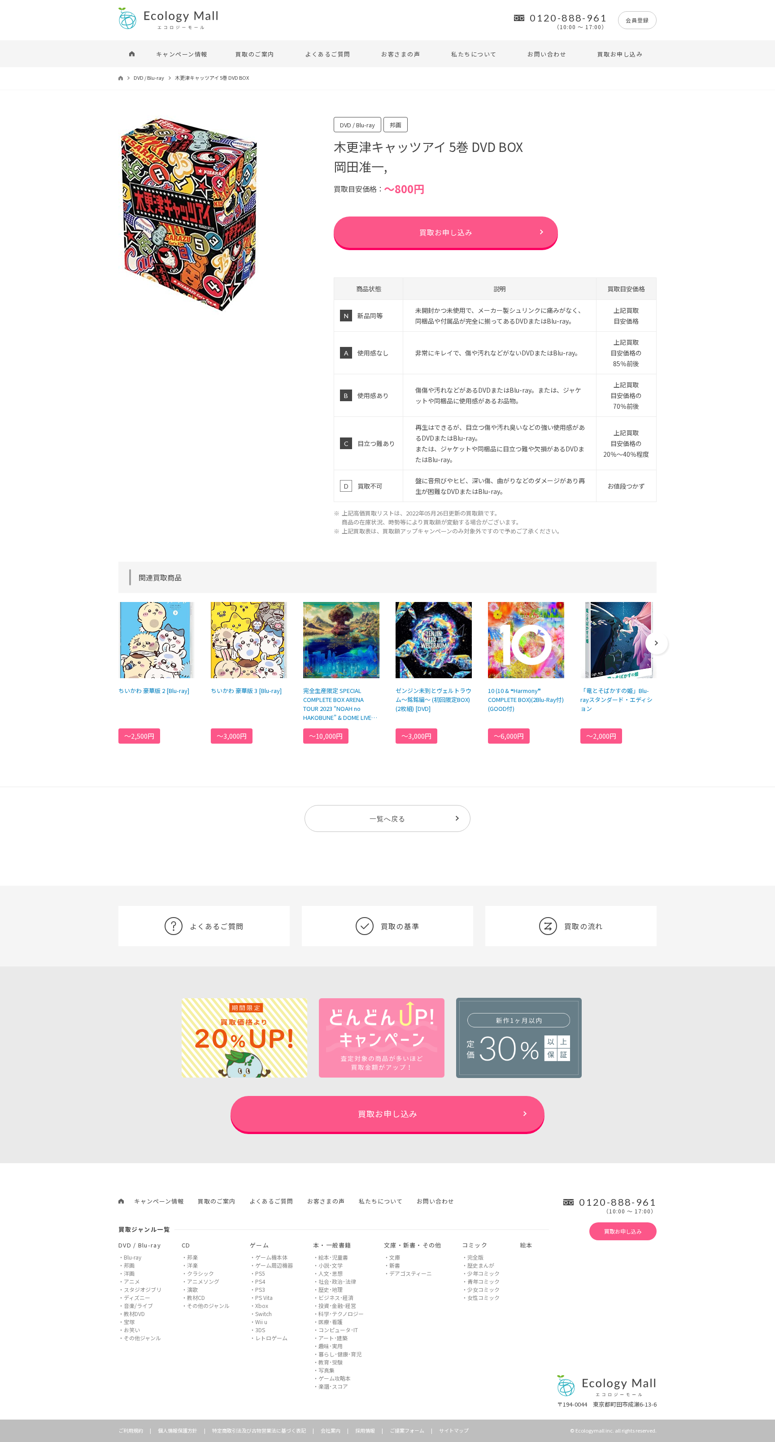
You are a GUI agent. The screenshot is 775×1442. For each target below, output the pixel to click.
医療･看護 (330, 1321)
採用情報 (365, 1430)
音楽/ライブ (138, 1305)
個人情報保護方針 (177, 1430)
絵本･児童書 (333, 1257)
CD (186, 1245)
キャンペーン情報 (182, 54)
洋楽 (192, 1265)
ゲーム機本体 (271, 1257)
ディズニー (137, 1297)
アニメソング (203, 1281)
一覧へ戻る (387, 818)
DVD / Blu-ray (149, 77)
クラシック (200, 1273)
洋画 (129, 1273)
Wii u (261, 1321)
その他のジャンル (208, 1305)
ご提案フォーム (407, 1430)
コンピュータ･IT (338, 1330)
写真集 (326, 1370)
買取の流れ (583, 926)
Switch (263, 1313)
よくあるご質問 (328, 54)
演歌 (192, 1289)
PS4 (260, 1281)
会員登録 (637, 20)
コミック (475, 1245)
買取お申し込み (620, 54)
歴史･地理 (330, 1289)
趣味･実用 (330, 1346)
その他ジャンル (142, 1338)
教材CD (196, 1297)
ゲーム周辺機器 (274, 1265)
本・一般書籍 (332, 1245)
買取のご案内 (254, 54)
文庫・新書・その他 (413, 1245)
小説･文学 (330, 1265)
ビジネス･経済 (335, 1297)
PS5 (260, 1273)
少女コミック (483, 1289)
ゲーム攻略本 (334, 1378)
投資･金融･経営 (337, 1305)
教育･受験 (330, 1362)
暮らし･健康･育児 (339, 1354)
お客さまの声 (400, 54)
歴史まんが (480, 1265)
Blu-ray (132, 1257)
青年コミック (483, 1281)
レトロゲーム (271, 1338)
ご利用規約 (130, 1430)
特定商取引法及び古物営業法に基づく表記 (259, 1430)
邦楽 (192, 1257)
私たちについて (474, 54)
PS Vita (264, 1297)
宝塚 (129, 1321)
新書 (394, 1265)
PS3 (260, 1289)
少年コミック (483, 1273)
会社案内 (330, 1430)
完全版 (475, 1257)
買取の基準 (400, 926)
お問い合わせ (546, 54)
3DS (260, 1330)
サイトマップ (454, 1430)
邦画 (129, 1265)
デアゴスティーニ (410, 1273)
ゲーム (259, 1245)
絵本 (526, 1245)
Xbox (261, 1305)
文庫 (394, 1257)
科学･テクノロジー (341, 1313)
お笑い (132, 1330)
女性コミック (483, 1297)
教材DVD (134, 1313)
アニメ (132, 1281)
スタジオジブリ (142, 1289)
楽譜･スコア (333, 1386)
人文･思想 (330, 1273)
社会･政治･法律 (337, 1281)
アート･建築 (333, 1338)
